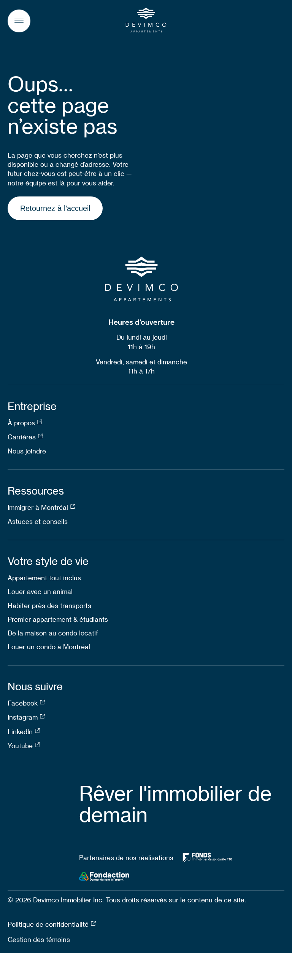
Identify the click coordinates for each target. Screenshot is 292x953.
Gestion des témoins (39, 939)
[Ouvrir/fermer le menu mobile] (19, 21)
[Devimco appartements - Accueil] (146, 20)
